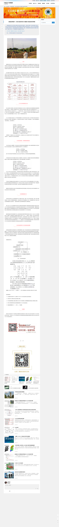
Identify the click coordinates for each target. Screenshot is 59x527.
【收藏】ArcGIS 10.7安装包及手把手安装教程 (22, 383)
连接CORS (37, 0)
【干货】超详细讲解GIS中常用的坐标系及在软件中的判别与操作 (25, 409)
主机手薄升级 (53, 0)
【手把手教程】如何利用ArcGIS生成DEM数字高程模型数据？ (25, 445)
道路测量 (44, 0)
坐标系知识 (7, 6)
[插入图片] (37, 488)
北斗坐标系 (16, 427)
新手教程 (33, 0)
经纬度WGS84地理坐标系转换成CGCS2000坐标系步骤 (36, 383)
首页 (4, 6)
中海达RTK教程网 (8, 2)
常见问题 (48, 0)
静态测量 (41, 0)
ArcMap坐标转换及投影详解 (19, 418)
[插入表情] (36, 488)
